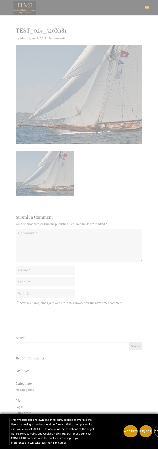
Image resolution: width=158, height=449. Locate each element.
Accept (130, 431)
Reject (146, 431)
